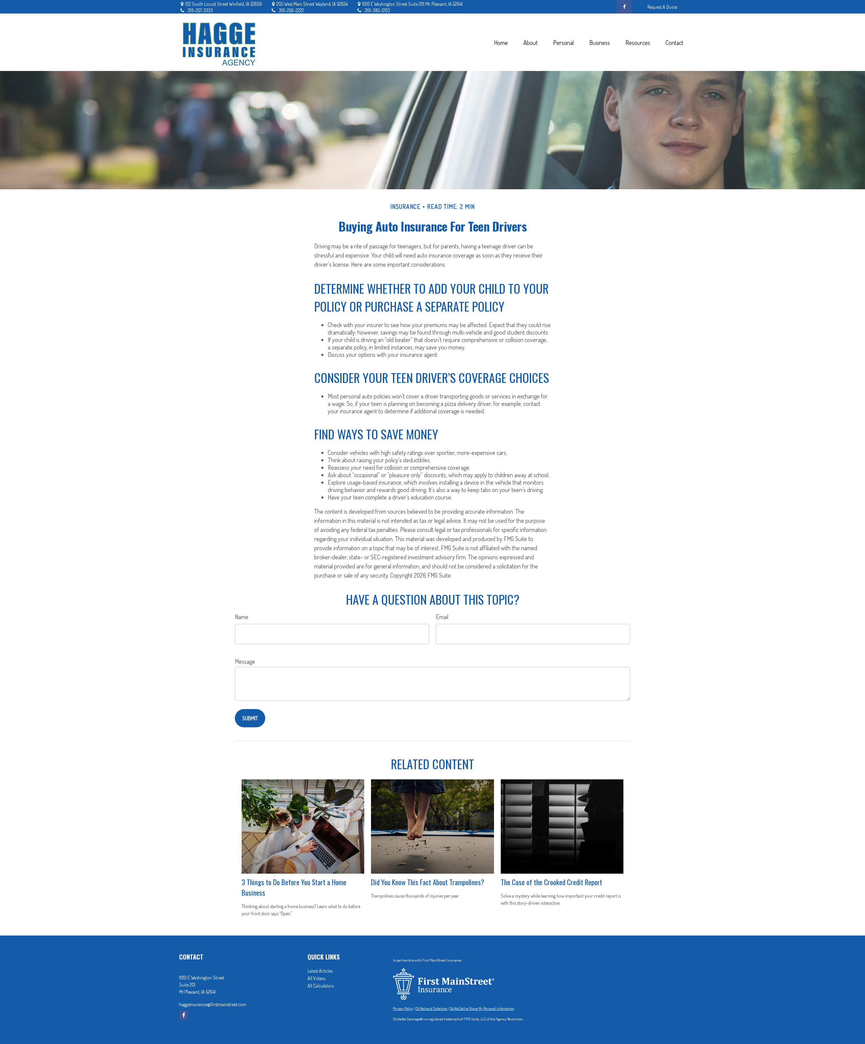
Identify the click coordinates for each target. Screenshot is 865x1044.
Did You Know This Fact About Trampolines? (427, 882)
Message (245, 661)
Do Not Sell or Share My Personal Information (482, 1008)
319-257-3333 (200, 10)
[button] (501, 42)
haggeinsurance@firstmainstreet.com (212, 1004)
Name (241, 617)
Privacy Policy (403, 1008)
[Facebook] (624, 7)
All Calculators (320, 986)
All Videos (316, 978)
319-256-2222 (291, 10)
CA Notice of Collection (431, 1008)
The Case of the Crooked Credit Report (551, 882)
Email (442, 617)
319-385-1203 (377, 10)
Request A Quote (662, 7)
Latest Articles (319, 971)
